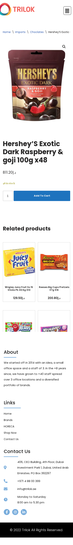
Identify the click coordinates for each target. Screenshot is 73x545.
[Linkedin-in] (24, 512)
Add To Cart (42, 195)
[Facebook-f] (7, 512)
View (19, 262)
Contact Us (11, 439)
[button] (64, 46)
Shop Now (10, 433)
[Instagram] (15, 512)
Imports (20, 32)
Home (7, 32)
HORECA (9, 426)
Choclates (37, 32)
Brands (8, 420)
